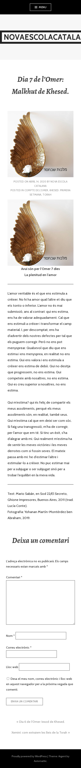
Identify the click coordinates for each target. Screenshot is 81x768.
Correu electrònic (18, 647)
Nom (10, 636)
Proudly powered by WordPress (29, 756)
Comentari (14, 577)
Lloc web (12, 667)
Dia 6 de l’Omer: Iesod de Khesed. (42, 722)
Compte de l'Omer (36, 190)
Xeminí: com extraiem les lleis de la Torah (39, 732)
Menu (42, 7)
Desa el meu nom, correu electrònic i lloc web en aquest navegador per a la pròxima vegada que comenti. (39, 684)
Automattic (40, 761)
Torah (47, 194)
